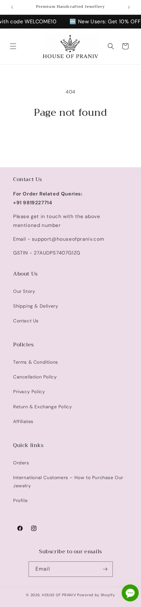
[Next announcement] (129, 7)
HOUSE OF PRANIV (59, 595)
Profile (20, 500)
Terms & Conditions (35, 362)
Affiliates (23, 421)
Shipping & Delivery (35, 306)
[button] (13, 46)
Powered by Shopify (96, 595)
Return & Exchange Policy (42, 407)
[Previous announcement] (12, 7)
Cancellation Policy (35, 377)
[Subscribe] (105, 569)
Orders (21, 463)
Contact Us (26, 321)
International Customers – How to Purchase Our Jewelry (68, 482)
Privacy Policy (29, 392)
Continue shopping (70, 136)
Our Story (24, 291)
